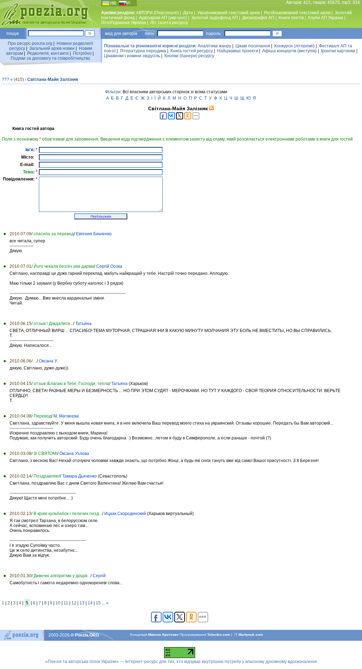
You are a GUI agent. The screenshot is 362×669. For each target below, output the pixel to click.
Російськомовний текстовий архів (297, 12)
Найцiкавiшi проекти (237, 50)
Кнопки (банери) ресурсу (189, 55)
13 (82, 602)
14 (90, 602)
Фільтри (113, 91)
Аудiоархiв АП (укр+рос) (163, 17)
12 (73, 602)
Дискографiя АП (258, 17)
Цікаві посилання (252, 45)
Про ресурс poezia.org (30, 43)
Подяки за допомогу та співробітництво (50, 58)
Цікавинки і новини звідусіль (132, 55)
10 (58, 602)
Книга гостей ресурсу (191, 50)
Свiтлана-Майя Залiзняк (52, 79)
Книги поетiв (291, 17)
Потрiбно (82, 53)
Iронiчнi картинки (338, 50)
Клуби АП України (325, 17)
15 (98, 602)
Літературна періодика (143, 50)
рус (127, 2)
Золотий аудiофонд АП (214, 17)
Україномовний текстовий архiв (228, 12)
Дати (188, 12)
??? (5, 79)
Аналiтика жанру (214, 45)
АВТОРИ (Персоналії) (157, 12)
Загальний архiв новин (52, 48)
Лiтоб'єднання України (123, 22)
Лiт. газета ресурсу (169, 22)
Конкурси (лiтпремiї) (294, 45)
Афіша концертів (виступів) (289, 50)
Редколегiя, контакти (48, 53)
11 (66, 602)
